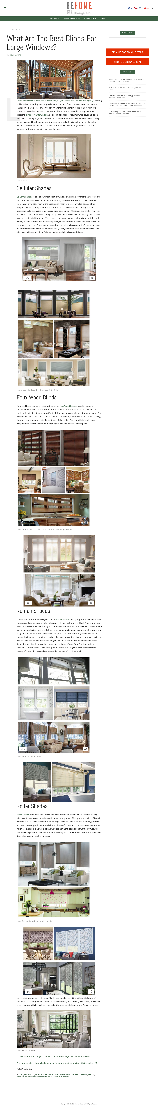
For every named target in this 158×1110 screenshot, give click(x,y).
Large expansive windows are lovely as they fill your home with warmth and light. (54, 100)
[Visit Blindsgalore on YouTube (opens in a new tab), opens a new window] (146, 8)
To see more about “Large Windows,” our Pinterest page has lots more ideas (52, 1056)
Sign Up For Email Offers (127, 52)
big (22, 1075)
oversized (20, 1077)
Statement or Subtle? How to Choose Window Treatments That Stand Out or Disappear (127, 104)
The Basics (54, 19)
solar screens (41, 1077)
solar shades (53, 1077)
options (91, 1075)
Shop (103, 19)
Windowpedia (90, 19)
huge (51, 1075)
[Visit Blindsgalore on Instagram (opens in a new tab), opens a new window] (141, 8)
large (56, 1075)
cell (25, 1075)
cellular (31, 1075)
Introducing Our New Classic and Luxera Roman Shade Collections (125, 112)
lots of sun (75, 1075)
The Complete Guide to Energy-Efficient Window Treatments (124, 96)
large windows (64, 1075)
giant (42, 1075)
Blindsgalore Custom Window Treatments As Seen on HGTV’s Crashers (127, 80)
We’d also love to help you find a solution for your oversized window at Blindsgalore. (55, 1063)
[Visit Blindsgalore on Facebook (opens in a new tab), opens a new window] (130, 8)
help (47, 1075)
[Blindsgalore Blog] (79, 8)
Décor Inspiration (72, 19)
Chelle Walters (15, 55)
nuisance (84, 1075)
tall (60, 1077)
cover (37, 1075)
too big (66, 1077)
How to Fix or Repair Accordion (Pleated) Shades (125, 88)
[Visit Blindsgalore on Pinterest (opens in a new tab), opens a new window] (135, 8)
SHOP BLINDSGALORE (126, 61)
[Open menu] (5, 8)
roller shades (30, 1077)
